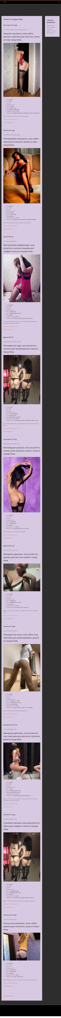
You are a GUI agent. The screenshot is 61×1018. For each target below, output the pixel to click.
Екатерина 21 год (10, 439)
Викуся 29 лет (9, 546)
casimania (30, 9)
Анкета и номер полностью (11, 119)
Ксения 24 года (9, 814)
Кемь (12, 122)
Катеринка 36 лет (10, 725)
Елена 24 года (9, 130)
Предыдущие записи (8, 996)
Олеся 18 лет (8, 237)
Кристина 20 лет (51, 32)
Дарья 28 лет (8, 337)
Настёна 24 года (10, 915)
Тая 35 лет (49, 29)
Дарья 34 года (50, 25)
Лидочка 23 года (51, 31)
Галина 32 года (9, 626)
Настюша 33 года (10, 25)
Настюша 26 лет (51, 27)
